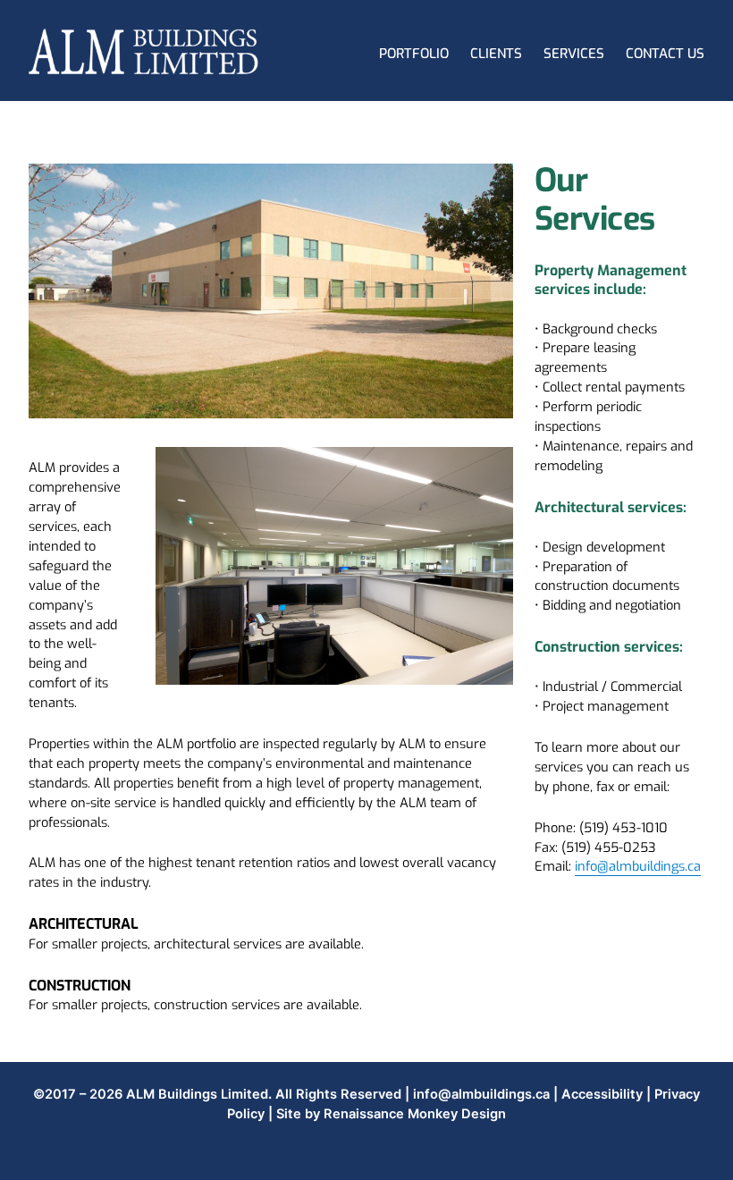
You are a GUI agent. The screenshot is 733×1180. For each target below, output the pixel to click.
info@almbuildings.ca (638, 866)
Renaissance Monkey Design (415, 1114)
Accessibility (602, 1094)
